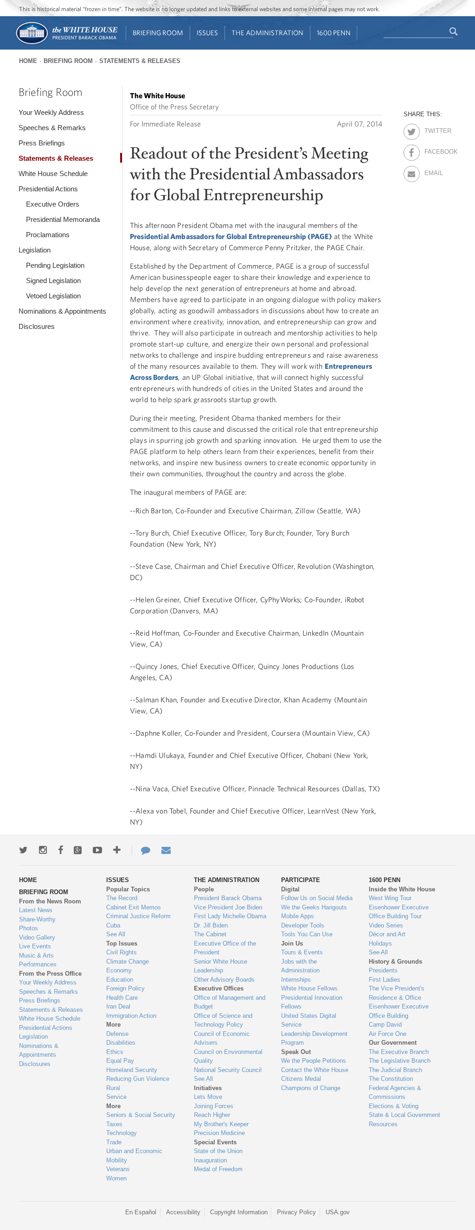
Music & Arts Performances (38, 960)
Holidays (380, 943)
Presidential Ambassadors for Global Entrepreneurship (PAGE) (231, 236)
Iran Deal (118, 1006)
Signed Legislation (53, 280)
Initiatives (208, 1088)
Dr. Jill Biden (211, 925)
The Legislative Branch (399, 1060)
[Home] (66, 43)
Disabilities (120, 1042)
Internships (296, 979)
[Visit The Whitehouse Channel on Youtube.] (97, 850)
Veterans (118, 1169)
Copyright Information (239, 1212)
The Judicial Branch (395, 1069)
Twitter (432, 129)
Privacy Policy (296, 1212)
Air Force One (387, 1033)
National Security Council (228, 1069)
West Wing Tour (390, 898)
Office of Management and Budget (229, 1002)
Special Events (215, 1142)
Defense (117, 1033)
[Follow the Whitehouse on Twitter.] (23, 850)
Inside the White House (402, 889)
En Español (140, 1212)
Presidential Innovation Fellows (311, 1002)
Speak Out (296, 1051)
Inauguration (210, 1160)
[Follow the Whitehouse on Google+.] (78, 850)
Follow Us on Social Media (317, 898)
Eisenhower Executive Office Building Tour (399, 912)
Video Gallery (37, 937)
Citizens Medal (301, 1078)
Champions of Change (310, 1088)
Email (432, 171)
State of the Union (218, 1151)
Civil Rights (121, 952)
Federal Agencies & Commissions (395, 1093)
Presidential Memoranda (63, 219)
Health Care (122, 997)
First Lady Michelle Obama (230, 916)
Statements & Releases (139, 60)
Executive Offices (219, 988)
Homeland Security (131, 1069)
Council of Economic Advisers (222, 1038)
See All (115, 934)
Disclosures (37, 326)
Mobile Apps (297, 916)
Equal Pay (120, 1060)
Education (119, 979)
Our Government (393, 1042)
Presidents (383, 970)
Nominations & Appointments (62, 311)
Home (28, 60)
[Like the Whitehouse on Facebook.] (60, 850)
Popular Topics (128, 889)
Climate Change (127, 961)
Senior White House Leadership (220, 966)
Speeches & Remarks (52, 128)
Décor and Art (387, 934)
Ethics (114, 1051)
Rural (113, 1088)
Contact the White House (314, 1069)
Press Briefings (42, 143)
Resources (383, 1124)
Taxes (114, 1124)
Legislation (35, 250)
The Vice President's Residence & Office (396, 993)
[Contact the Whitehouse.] (141, 850)
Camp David (385, 1024)
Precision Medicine (219, 1132)
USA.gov (338, 1212)
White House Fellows (309, 988)
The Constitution (391, 1078)
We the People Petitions (313, 1060)
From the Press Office (50, 973)
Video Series (386, 925)
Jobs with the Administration (300, 966)
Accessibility (183, 1212)
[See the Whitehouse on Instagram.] (43, 850)
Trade (114, 1142)
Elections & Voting (393, 1106)
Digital (290, 889)
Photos (28, 928)
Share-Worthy (37, 919)
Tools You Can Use (307, 934)
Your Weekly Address (51, 112)
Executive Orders (52, 204)
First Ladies (384, 979)
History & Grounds (395, 961)
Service (116, 1096)
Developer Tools (302, 925)
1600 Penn (334, 33)
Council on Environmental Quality (228, 1056)
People (204, 889)
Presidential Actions (48, 189)
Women (116, 1178)
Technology (121, 1132)
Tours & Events (302, 952)
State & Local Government (404, 1114)
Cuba (113, 925)
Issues (207, 33)
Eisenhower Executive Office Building (399, 1011)
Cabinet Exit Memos (133, 907)
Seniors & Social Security (140, 1114)
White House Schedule (53, 173)
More (113, 1024)
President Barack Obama (228, 898)
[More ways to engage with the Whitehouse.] (117, 850)
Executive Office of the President (225, 948)
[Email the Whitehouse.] (166, 850)
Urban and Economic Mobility (134, 1156)
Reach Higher (212, 1114)
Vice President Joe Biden (228, 907)
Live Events (35, 946)
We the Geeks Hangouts (314, 907)
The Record (121, 898)
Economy (119, 970)
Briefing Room (158, 33)
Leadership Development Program (314, 1038)
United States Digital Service (308, 1020)
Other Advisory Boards (224, 979)
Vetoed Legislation (53, 296)
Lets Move (208, 1096)
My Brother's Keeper (221, 1124)
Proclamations (48, 235)
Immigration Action (131, 1015)
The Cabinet (210, 934)
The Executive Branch (399, 1051)
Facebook (432, 150)
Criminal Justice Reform (138, 916)
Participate (300, 880)
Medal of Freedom (218, 1169)
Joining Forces (213, 1106)
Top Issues (121, 943)
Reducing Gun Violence (137, 1078)
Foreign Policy (125, 988)
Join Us (292, 943)
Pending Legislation (55, 265)
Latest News (35, 910)
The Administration (267, 33)
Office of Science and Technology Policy (223, 1020)
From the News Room (50, 901)
